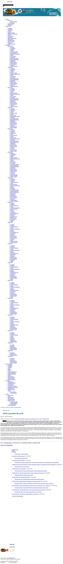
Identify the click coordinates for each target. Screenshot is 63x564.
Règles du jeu (10, 39)
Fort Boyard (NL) (13, 242)
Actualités (10, 28)
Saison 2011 (10, 243)
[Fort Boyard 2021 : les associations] (22, 466)
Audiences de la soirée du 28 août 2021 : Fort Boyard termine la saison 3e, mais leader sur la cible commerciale (33, 464)
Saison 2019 (10, 67)
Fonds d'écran (10, 384)
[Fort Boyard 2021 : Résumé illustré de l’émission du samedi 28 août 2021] (29, 479)
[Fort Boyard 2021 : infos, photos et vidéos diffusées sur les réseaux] (28, 491)
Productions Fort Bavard (12, 387)
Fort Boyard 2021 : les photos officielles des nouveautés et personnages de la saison (28, 489)
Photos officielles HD (12, 38)
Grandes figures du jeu (12, 371)
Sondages (12, 147)
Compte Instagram (13, 403)
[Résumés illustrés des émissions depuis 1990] (24, 475)
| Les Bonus (7, 380)
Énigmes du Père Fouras (12, 33)
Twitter (13, 450)
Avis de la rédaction (14, 182)
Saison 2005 (10, 342)
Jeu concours (12, 212)
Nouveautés (10, 37)
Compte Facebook (13, 401)
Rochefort (12, 22)
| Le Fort (7, 19)
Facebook (14, 451)
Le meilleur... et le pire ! (12, 386)
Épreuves (10, 369)
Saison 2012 (10, 222)
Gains (9, 370)
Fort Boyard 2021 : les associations (19, 468)
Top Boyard (12, 172)
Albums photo (13, 133)
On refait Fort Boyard (14, 164)
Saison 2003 (10, 356)
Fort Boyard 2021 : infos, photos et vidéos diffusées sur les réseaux (25, 494)
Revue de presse (11, 41)
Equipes (11, 210)
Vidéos (11, 221)
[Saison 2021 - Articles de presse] (21, 454)
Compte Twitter (13, 404)
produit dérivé (12, 546)
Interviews (12, 161)
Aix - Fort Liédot (13, 21)
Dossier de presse (11, 32)
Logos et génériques (12, 372)
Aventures (10, 366)
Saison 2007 (10, 314)
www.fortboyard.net (7, 442)
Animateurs (10, 365)
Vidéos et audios (13, 127)
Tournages (10, 42)
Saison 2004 (10, 350)
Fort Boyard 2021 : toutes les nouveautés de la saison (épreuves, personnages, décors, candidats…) (31, 485)
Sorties (9, 390)
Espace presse (10, 395)
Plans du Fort (13, 193)
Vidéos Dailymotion (12, 405)
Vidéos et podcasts (11, 43)
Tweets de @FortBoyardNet (17, 496)
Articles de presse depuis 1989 (18, 460)
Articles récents (15, 449)
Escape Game (13, 391)
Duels (9, 368)
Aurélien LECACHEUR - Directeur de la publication (25, 418)
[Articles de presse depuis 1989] (21, 458)
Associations (10, 29)
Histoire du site (11, 397)
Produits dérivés (11, 388)
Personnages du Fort (14, 58)
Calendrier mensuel (11, 382)
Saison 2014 (10, 177)
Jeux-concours (10, 36)
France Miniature (13, 392)
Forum (9, 396)
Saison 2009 (10, 280)
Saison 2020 (10, 46)
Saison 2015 (10, 152)
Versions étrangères (14, 175)
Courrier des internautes (15, 207)
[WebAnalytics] (7, 562)
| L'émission (7, 45)
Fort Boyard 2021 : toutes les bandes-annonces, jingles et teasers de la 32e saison (27, 472)
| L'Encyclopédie (8, 363)
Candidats (10, 367)
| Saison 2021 (8, 26)
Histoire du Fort (11, 23)
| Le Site (7, 394)
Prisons (9, 375)
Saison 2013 (10, 202)
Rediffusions (12, 60)
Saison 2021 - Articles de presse (18, 456)
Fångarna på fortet (13, 241)
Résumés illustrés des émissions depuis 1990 (20, 477)
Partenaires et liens (11, 389)
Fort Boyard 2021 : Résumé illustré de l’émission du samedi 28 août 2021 (26, 481)
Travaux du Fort (13, 126)
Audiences (10, 30)
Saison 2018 (10, 87)
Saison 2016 (10, 128)
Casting (9, 31)
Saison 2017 (10, 107)
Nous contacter (11, 398)
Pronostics (12, 215)
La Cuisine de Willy (14, 51)
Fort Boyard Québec (14, 201)
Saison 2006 (10, 330)
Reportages (10, 25)
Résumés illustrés (11, 40)
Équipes (9, 35)
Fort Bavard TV (11, 385)
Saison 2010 (10, 262)
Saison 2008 (10, 298)
